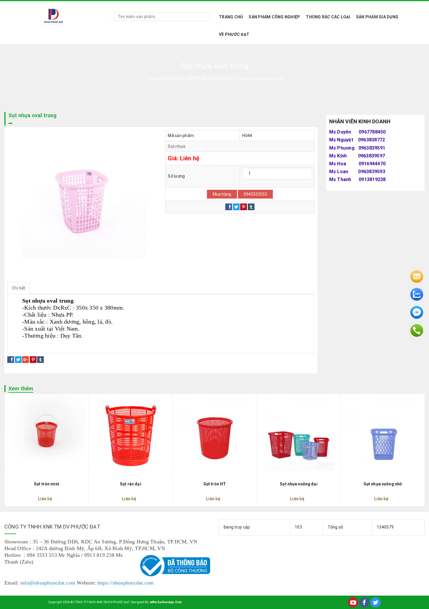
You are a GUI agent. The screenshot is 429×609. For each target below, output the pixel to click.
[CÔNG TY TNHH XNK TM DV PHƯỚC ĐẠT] (53, 15)
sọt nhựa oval (89, 347)
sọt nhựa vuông (57, 347)
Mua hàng (222, 194)
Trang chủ (231, 17)
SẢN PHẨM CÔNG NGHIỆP (274, 17)
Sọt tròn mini (46, 484)
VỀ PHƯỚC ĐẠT (234, 34)
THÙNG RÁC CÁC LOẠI (328, 17)
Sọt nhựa (176, 146)
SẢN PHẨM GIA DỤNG (377, 17)
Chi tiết (18, 288)
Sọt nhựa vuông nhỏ (383, 484)
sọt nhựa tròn (25, 347)
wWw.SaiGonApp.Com (166, 602)
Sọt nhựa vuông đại (299, 484)
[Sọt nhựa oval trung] (81, 204)
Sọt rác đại (130, 484)
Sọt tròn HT (214, 484)
